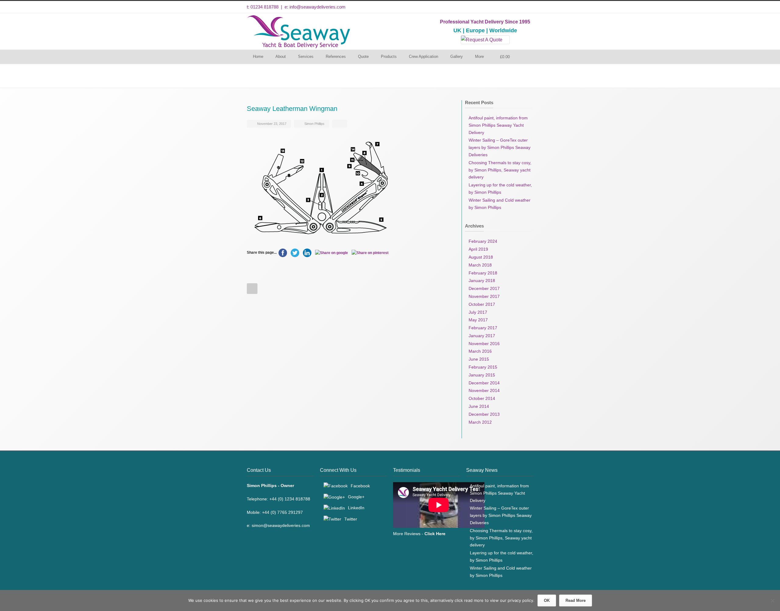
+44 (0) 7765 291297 (282, 512)
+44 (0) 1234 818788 (289, 498)
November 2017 (484, 296)
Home (258, 56)
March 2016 (480, 351)
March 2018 (480, 265)
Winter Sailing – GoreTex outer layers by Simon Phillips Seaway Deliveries (499, 147)
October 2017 (482, 304)
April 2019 (478, 249)
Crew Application (423, 56)
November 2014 (484, 390)
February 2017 (483, 327)
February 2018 (483, 272)
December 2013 (484, 414)
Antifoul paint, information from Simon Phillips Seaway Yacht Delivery (498, 125)
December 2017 (484, 288)
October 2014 (482, 398)
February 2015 (483, 367)
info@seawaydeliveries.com (317, 6)
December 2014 (484, 382)
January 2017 (482, 335)
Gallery (456, 56)
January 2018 (482, 280)
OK (547, 600)
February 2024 (483, 241)
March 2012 (480, 422)
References (336, 56)
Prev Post (252, 288)
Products (389, 56)
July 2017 (478, 312)
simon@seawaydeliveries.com (281, 525)
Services (306, 56)
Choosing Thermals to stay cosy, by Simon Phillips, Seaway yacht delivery (500, 170)
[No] (772, 601)
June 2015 (479, 359)
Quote (363, 56)
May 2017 (478, 319)
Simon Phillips (314, 123)
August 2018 (481, 257)
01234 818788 (264, 6)
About (280, 56)
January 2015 (482, 375)
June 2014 (479, 406)
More (479, 56)
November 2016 (484, 343)
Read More (576, 600)
